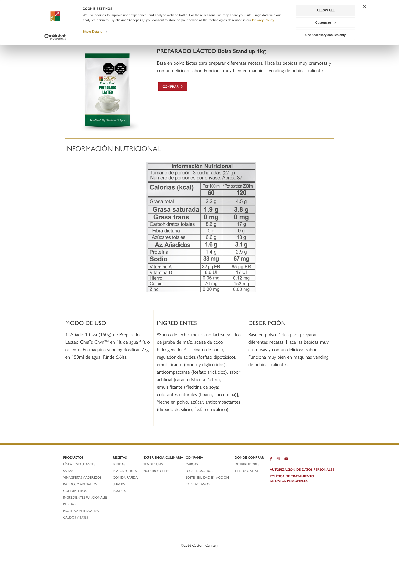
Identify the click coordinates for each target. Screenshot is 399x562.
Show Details (92, 31)
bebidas (69, 504)
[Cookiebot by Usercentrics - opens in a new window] (55, 37)
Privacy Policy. (263, 20)
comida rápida (125, 477)
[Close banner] (364, 6)
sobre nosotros (199, 470)
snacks (119, 484)
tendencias (153, 464)
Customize (323, 22)
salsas (68, 470)
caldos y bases (75, 517)
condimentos (75, 490)
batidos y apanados (80, 484)
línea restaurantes (79, 464)
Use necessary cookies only (325, 35)
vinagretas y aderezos (82, 477)
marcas (192, 464)
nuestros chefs (156, 470)
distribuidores (247, 464)
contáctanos (197, 484)
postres (119, 490)
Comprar (172, 86)
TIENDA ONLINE (247, 470)
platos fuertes (125, 470)
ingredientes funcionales (85, 497)
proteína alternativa (81, 510)
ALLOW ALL (325, 10)
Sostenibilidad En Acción (207, 477)
